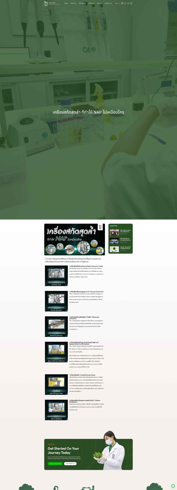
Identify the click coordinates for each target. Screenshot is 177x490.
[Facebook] (122, 3)
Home (66, 3)
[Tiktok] (131, 3)
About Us (73, 3)
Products (91, 3)
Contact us (108, 3)
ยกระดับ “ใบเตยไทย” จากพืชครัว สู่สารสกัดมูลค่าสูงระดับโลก (125, 248)
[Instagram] (128, 3)
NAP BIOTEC (52, 3)
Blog (98, 3)
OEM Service (82, 3)
